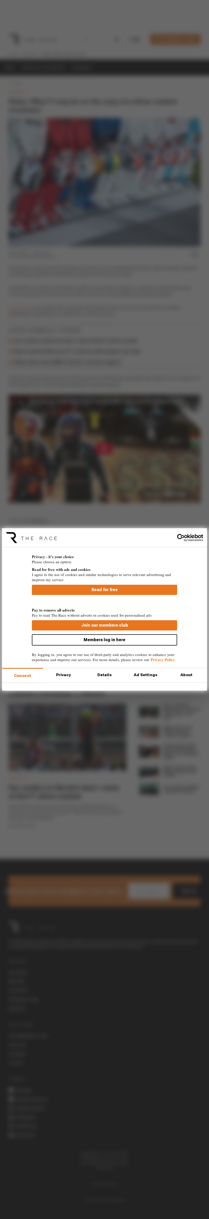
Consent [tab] (22, 675)
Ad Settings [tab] (145, 675)
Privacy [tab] (63, 675)
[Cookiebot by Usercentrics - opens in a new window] (181, 537)
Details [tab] (104, 675)
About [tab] (186, 675)
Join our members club (104, 625)
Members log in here (104, 639)
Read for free (105, 589)
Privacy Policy (163, 659)
